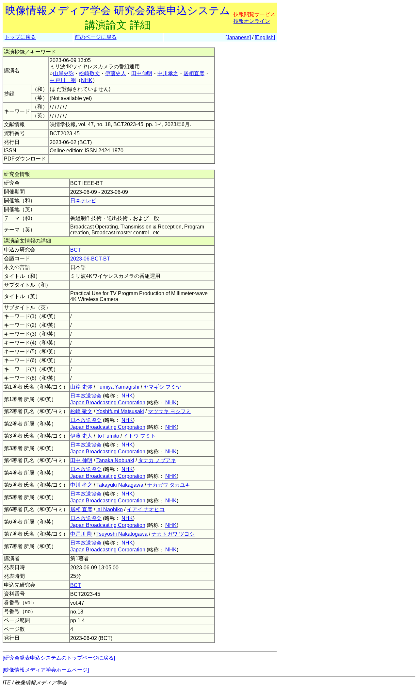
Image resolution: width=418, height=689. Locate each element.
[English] (265, 37)
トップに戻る (20, 37)
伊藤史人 (115, 73)
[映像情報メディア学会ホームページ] (46, 670)
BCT (75, 250)
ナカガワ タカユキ (168, 485)
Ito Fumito (107, 436)
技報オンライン (251, 21)
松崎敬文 (89, 73)
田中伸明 (141, 73)
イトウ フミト (139, 436)
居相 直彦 (81, 509)
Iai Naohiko (109, 509)
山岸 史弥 (81, 387)
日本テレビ (83, 200)
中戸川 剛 (63, 80)
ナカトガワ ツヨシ (173, 534)
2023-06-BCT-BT (90, 258)
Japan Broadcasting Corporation (107, 402)
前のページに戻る (96, 37)
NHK (86, 80)
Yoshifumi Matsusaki (120, 411)
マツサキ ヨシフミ (169, 411)
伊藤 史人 (81, 436)
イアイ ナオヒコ (146, 509)
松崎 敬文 (81, 411)
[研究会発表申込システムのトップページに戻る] (59, 658)
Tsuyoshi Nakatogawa (122, 534)
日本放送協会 (86, 395)
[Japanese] (238, 37)
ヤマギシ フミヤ (162, 387)
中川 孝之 (81, 485)
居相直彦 (194, 73)
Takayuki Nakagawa (119, 485)
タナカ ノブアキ (157, 460)
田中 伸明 (81, 460)
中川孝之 (167, 73)
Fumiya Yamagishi (117, 387)
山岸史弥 (63, 73)
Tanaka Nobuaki (115, 460)
